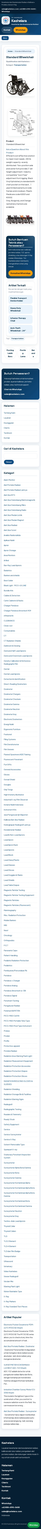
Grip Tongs (8, 789)
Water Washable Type (13, 1291)
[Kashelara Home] (6, 20)
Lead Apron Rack (11, 845)
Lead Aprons (9, 850)
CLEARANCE (9, 620)
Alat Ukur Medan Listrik (13, 515)
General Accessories (12, 769)
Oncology (8, 935)
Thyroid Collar (9, 1226)
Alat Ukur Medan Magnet (14, 520)
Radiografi (8, 1104)
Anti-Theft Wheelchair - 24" (18, 329)
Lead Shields (9, 880)
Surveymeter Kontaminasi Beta (17, 1201)
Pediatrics (8, 965)
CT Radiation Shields (12, 641)
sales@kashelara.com (10, 9)
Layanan (7, 418)
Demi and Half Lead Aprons (15, 651)
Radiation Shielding (12, 1089)
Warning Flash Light (12, 1286)
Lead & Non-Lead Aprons (14, 835)
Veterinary (8, 1266)
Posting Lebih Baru (10, 353)
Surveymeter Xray (11, 1216)
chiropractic (9, 615)
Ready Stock (9, 1119)
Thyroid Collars (10, 1231)
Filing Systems (10, 739)
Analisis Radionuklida (12, 535)
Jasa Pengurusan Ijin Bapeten (16, 815)
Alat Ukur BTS (9, 495)
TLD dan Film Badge (12, 1251)
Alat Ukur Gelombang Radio (15, 510)
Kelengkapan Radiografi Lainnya (17, 825)
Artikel (6, 560)
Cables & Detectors (12, 595)
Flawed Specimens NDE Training (17, 754)
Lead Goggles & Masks (13, 875)
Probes (7, 1031)
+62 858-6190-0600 (27, 9)
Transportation (20, 65)
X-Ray (6, 1296)
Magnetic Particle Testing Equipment (19, 895)
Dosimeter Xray (10, 714)
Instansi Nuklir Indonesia (13, 805)
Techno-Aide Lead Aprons (14, 1221)
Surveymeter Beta (11, 1173)
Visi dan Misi (8, 1281)
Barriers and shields (12, 575)
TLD (5, 1236)
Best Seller (8, 580)
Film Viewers (9, 749)
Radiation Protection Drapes (15, 1071)
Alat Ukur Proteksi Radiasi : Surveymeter (20, 1411)
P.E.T (6, 945)
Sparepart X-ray (10, 1149)
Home (10, 51)
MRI (5, 925)
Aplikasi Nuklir (9, 540)
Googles (7, 784)
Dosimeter (8, 689)
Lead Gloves (9, 870)
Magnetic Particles (11, 900)
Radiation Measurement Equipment (18, 1061)
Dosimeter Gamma (11, 704)
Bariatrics (8, 570)
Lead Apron (8, 840)
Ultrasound (8, 1261)
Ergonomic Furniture (12, 729)
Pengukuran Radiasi (12, 1005)
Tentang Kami (9, 413)
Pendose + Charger (12, 980)
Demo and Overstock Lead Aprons (18, 656)
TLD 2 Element (10, 1241)
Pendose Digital (10, 995)
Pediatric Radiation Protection (16, 960)
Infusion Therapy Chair (18, 319)
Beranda (33, 353)
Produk (7, 1036)
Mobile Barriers (10, 920)
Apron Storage (10, 550)
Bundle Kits (8, 590)
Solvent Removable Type (14, 1144)
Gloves (7, 774)
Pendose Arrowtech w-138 (15, 990)
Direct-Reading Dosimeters (15, 684)
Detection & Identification (14, 679)
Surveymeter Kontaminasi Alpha (17, 1183)
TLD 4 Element (10, 1246)
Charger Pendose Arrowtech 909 (17, 610)
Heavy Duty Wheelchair (15, 309)
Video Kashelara (10, 1271)
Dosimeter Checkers (12, 699)
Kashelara (19, 20)
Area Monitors (9, 555)
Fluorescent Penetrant (13, 759)
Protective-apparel (12, 1046)
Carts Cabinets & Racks (13, 600)
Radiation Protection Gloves (15, 1076)
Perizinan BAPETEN (12, 1011)
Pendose (7, 975)
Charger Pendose (11, 605)
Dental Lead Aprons (12, 674)
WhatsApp (6, 11)
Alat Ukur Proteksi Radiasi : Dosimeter (19, 1346)
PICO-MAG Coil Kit (11, 1016)
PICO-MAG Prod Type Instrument (18, 1026)
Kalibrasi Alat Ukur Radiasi (14, 820)
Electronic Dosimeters (13, 719)
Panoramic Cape (10, 950)
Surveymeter (9, 1163)
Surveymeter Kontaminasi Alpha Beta (19, 1188)
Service (7, 1129)
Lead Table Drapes (11, 885)
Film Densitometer (11, 744)
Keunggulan (9, 423)
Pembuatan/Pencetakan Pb (15, 970)
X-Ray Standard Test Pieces (15, 1306)
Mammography (10, 910)
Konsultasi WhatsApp (20, 273)
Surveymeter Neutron (13, 1211)
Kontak (7, 30)
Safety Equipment (11, 1124)
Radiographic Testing (12, 1109)
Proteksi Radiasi (10, 1051)
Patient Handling (10, 955)
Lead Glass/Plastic (11, 860)
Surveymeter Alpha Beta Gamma (17, 1167)
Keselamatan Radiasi (12, 830)
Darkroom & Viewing (12, 646)
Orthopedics (9, 940)
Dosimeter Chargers (12, 694)
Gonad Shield (9, 779)
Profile (6, 1041)
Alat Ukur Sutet (10, 530)
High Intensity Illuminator (14, 794)
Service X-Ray (10, 1139)
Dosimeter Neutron (12, 709)
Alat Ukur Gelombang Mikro (15, 505)
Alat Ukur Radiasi (10, 525)
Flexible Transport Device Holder (18, 299)
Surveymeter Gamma (12, 1178)
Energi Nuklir (9, 724)
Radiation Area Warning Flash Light (18, 1056)
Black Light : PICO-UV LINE (15, 585)
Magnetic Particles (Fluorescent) (17, 905)
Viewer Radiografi (11, 1276)
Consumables (9, 631)
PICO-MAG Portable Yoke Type (17, 1021)
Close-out (8, 625)
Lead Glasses (9, 865)
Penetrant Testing (11, 1001)
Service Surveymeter (12, 1134)
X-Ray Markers (10, 1301)
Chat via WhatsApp (13, 389)
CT (5, 635)
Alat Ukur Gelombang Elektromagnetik (19, 500)
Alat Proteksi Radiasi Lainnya (15, 490)
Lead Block (8, 855)
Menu (5, 38)
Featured (8, 734)
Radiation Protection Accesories (17, 1066)
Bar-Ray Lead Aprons (13, 565)
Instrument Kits (10, 809)
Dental (6, 669)
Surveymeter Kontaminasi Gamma (18, 1206)
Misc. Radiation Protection (15, 915)
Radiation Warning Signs (14, 1099)
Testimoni (8, 433)
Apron (6, 545)
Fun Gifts (8, 764)
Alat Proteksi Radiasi (12, 485)
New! (6, 930)
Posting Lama (23, 353)
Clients (7, 428)
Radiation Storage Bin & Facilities (17, 1094)
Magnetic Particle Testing (14, 890)
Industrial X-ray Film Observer (16, 799)
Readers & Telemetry (12, 1114)
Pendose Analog (10, 985)
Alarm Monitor (9, 480)
